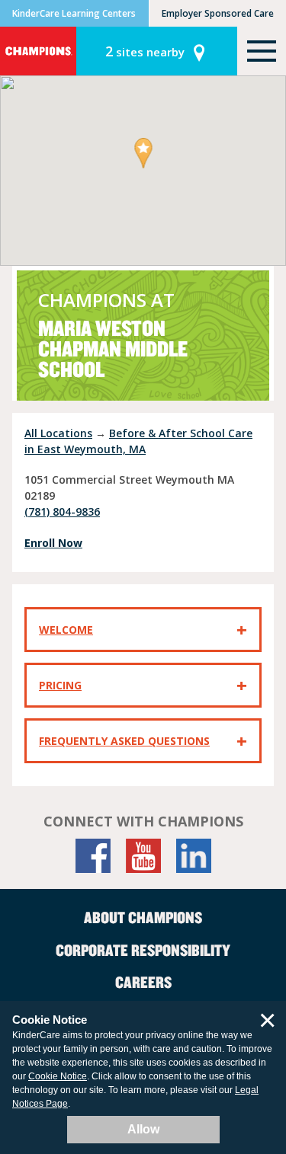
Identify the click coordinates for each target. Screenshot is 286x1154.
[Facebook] (93, 856)
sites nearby (145, 51)
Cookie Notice (57, 1076)
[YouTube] (143, 856)
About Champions (143, 917)
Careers (143, 982)
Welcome (66, 629)
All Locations (58, 433)
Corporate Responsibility (143, 950)
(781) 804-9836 (62, 511)
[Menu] (261, 51)
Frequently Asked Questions (124, 741)
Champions (38, 51)
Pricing (60, 685)
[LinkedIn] (193, 856)
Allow (143, 1129)
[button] (143, 154)
